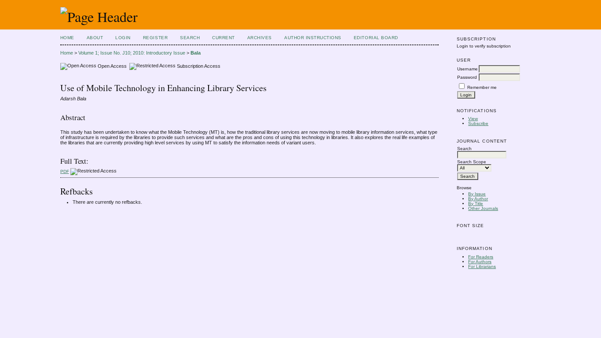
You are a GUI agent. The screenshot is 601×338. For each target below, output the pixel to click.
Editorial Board (376, 37)
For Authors (479, 261)
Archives (259, 37)
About (95, 37)
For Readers (480, 256)
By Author (478, 198)
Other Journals (483, 208)
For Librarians (482, 266)
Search (190, 37)
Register (155, 37)
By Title (475, 203)
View (473, 118)
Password (467, 77)
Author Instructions (312, 37)
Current (223, 37)
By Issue (477, 193)
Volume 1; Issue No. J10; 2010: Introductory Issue (131, 52)
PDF (64, 171)
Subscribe (478, 123)
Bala (196, 52)
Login (123, 37)
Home (67, 37)
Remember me (482, 87)
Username (467, 68)
